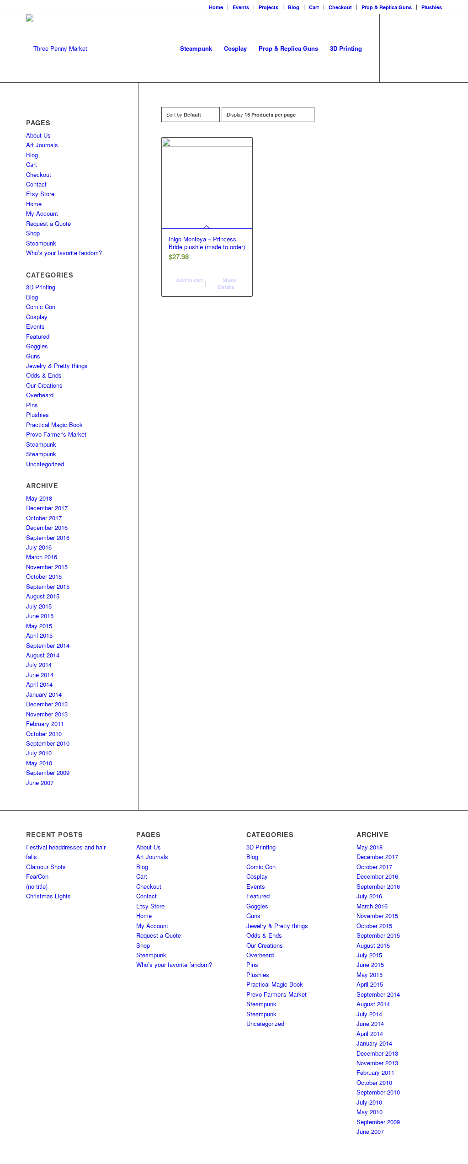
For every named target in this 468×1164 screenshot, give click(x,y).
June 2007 (39, 782)
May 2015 (39, 625)
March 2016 (41, 556)
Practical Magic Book (54, 424)
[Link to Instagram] (408, 48)
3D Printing (40, 287)
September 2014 (47, 645)
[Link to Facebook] (394, 48)
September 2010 (47, 743)
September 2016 (47, 537)
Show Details (227, 283)
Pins (32, 404)
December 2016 (47, 527)
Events (241, 7)
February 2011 (45, 723)
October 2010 (44, 733)
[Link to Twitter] (421, 48)
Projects (268, 7)
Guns (33, 356)
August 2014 (42, 655)
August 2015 (42, 596)
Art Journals (42, 144)
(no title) (37, 886)
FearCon (37, 876)
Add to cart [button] (189, 280)
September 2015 (47, 586)
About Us (38, 135)
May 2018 (39, 498)
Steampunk (41, 243)
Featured (37, 336)
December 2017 (47, 507)
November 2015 (47, 566)
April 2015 (39, 635)
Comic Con (40, 306)
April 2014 (39, 684)
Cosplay (37, 316)
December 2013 (47, 703)
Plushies (431, 7)
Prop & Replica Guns (387, 7)
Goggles (37, 346)
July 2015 (39, 606)
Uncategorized (45, 463)
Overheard (39, 394)
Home (216, 7)
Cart (314, 7)
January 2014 (44, 694)
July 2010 (39, 752)
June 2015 (39, 615)
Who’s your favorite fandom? (64, 252)
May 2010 (39, 762)
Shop (33, 233)
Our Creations (44, 385)
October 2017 (44, 517)
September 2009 (47, 772)
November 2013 (47, 714)
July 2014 (39, 664)
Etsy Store (40, 193)
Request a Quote (48, 223)
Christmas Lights (48, 896)
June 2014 (39, 674)
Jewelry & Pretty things (57, 365)
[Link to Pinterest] (435, 48)
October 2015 (44, 576)
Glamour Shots (46, 866)
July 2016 (39, 547)
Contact (36, 184)
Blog (293, 7)
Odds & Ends (44, 375)
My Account (42, 213)
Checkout (340, 7)
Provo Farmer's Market (56, 434)
